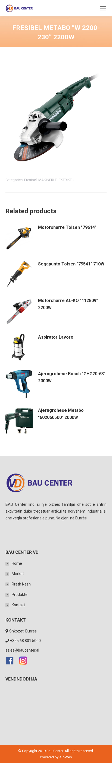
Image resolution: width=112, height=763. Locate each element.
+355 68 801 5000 (25, 640)
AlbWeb (65, 757)
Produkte (19, 594)
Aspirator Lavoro (55, 337)
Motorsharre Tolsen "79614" (67, 227)
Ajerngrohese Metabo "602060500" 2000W (61, 414)
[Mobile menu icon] (103, 8)
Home (17, 563)
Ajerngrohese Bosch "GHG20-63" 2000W (71, 377)
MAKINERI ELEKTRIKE (55, 180)
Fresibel (30, 180)
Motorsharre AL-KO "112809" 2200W (68, 304)
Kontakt (18, 605)
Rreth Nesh (21, 584)
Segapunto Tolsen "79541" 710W (71, 264)
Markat (18, 574)
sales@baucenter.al (22, 650)
